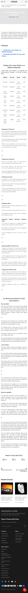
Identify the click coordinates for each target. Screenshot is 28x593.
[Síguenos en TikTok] (15, 581)
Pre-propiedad (4, 542)
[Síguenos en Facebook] (2, 581)
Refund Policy (4, 570)
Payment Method (5, 577)
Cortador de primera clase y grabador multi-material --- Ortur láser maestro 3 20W (7, 499)
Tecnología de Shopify (11, 589)
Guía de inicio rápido (19, 533)
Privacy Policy (4, 575)
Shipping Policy (4, 572)
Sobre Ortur (4, 549)
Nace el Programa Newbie (5, 565)
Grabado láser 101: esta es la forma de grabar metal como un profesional (21, 499)
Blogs (2, 551)
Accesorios (3, 538)
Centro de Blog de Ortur (10, 5)
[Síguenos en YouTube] (12, 581)
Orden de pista (18, 536)
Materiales (3, 540)
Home (2, 5)
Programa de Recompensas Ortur (6, 554)
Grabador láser (4, 533)
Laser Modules (4, 536)
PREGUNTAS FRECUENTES (18, 539)
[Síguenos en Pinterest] (9, 581)
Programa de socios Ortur (5, 562)
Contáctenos (18, 541)
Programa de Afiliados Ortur (6, 558)
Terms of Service (5, 568)
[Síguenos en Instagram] (5, 581)
